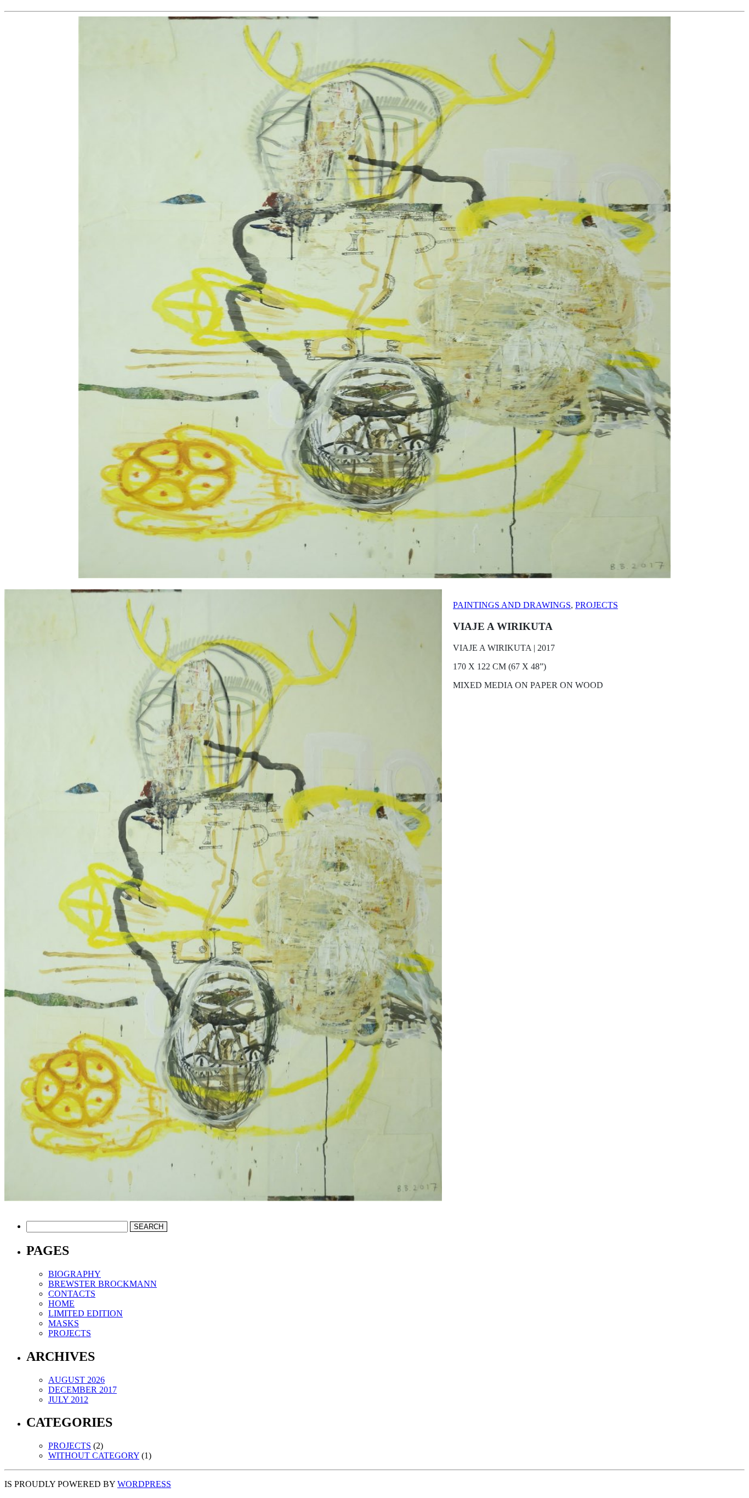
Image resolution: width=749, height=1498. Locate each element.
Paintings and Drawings (512, 605)
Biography (74, 1274)
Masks (63, 1323)
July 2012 (68, 1399)
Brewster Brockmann (102, 1283)
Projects (596, 605)
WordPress (144, 1484)
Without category (93, 1455)
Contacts (71, 1293)
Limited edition (85, 1313)
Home (61, 1303)
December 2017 (82, 1389)
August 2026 (76, 1379)
